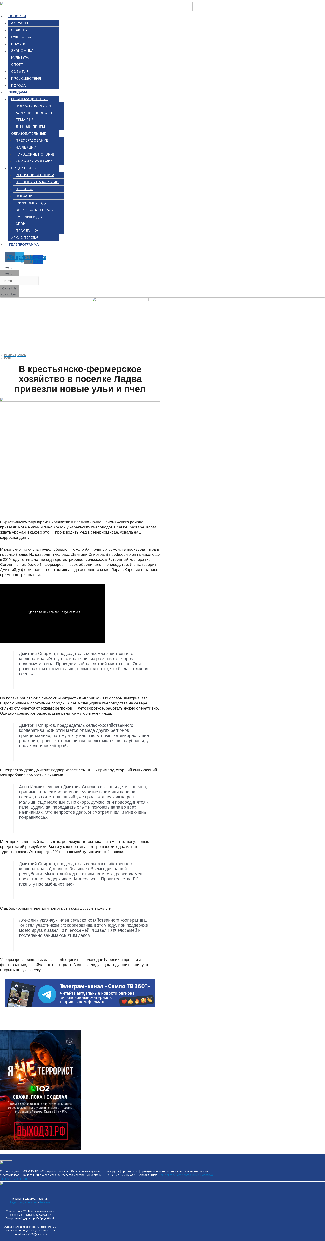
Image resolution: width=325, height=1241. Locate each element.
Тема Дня (25, 120)
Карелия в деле (31, 217)
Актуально (21, 23)
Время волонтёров (34, 210)
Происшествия (26, 78)
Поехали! (24, 196)
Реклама (44, 1202)
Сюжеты (19, 30)
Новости (17, 16)
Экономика (22, 51)
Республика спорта (35, 175)
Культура (20, 58)
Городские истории (35, 154)
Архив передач (25, 238)
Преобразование (32, 140)
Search (9, 273)
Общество (21, 37)
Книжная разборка (34, 161)
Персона (24, 189)
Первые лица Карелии (37, 182)
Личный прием (30, 127)
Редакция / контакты (23, 1202)
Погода (18, 85)
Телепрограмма (23, 244)
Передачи (17, 92)
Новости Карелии (33, 106)
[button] (9, 267)
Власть (18, 44)
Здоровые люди (31, 203)
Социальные (23, 168)
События (20, 72)
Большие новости (34, 113)
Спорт (17, 65)
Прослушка (27, 231)
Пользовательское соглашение (179, 1175)
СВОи (21, 224)
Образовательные (28, 134)
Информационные (29, 99)
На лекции (26, 147)
